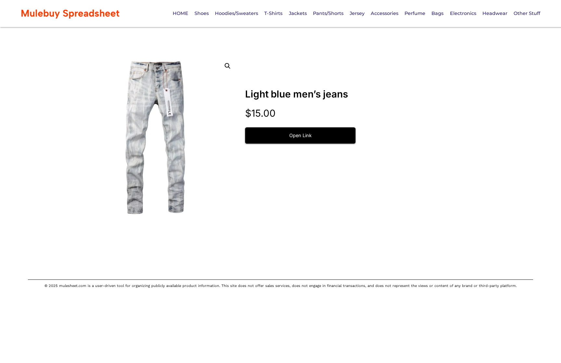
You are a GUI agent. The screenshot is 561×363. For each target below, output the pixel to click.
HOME (180, 13)
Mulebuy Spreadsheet (70, 13)
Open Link (300, 135)
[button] (227, 66)
